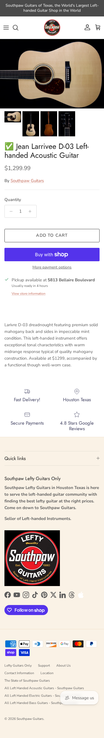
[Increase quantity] (31, 211)
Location (47, 673)
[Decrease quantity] (9, 211)
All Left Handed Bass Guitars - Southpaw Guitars (41, 703)
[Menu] (6, 27)
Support (44, 665)
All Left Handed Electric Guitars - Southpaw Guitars (43, 695)
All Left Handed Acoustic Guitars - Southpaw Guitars (44, 688)
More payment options (52, 267)
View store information (28, 293)
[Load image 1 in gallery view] (52, 73)
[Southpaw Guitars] (52, 27)
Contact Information (19, 673)
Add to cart (52, 235)
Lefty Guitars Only (18, 665)
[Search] (18, 27)
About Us (63, 665)
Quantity (12, 199)
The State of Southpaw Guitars (27, 680)
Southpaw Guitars (27, 180)
